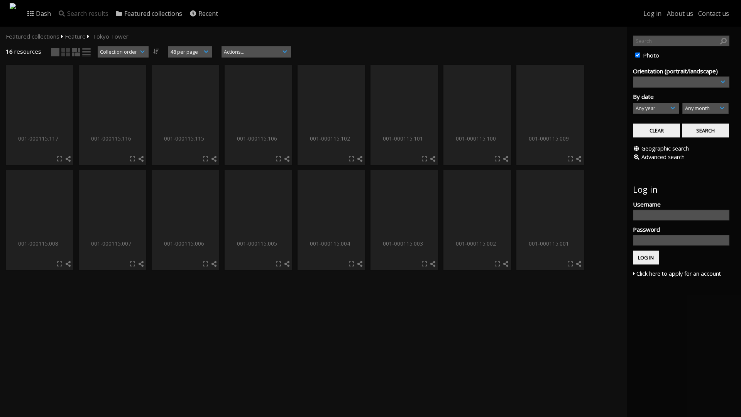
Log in (652, 13)
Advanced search (663, 157)
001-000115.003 (404, 243)
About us (680, 13)
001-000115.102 (331, 138)
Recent (207, 13)
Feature (75, 36)
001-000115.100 (476, 138)
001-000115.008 (39, 243)
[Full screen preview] (59, 159)
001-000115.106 (258, 138)
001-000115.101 (404, 138)
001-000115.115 (185, 138)
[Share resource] (68, 159)
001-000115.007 (112, 243)
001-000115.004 (331, 243)
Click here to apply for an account (678, 273)
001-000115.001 (549, 243)
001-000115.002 (476, 243)
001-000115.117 (39, 138)
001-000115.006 (185, 243)
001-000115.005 (258, 243)
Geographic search (665, 148)
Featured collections (152, 13)
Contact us (713, 13)
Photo (650, 55)
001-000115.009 (549, 138)
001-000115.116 (112, 138)
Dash (42, 13)
